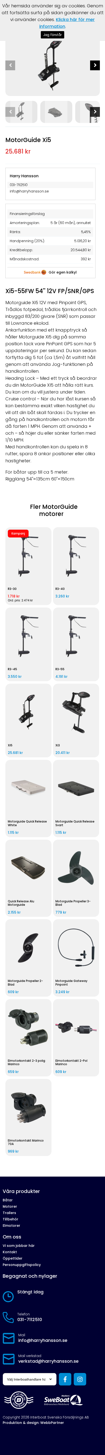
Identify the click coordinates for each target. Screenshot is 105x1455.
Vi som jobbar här (19, 1245)
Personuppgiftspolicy (22, 1264)
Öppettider (12, 1258)
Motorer (10, 1206)
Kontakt (10, 1252)
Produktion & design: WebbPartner (33, 1422)
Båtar (8, 1200)
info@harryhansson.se (42, 1340)
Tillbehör (10, 1219)
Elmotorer (11, 1225)
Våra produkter (21, 1191)
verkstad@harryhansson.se (48, 1361)
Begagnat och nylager (30, 1276)
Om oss (12, 1237)
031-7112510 (29, 1319)
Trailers (9, 1212)
